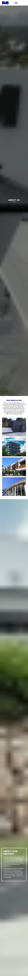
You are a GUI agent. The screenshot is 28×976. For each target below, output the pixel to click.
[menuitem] (16, 3)
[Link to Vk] (24, 3)
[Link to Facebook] (20, 3)
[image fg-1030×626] (14, 487)
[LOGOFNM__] (11, 3)
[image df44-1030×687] (14, 467)
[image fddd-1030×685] (14, 447)
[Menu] (16, 3)
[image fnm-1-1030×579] (14, 427)
